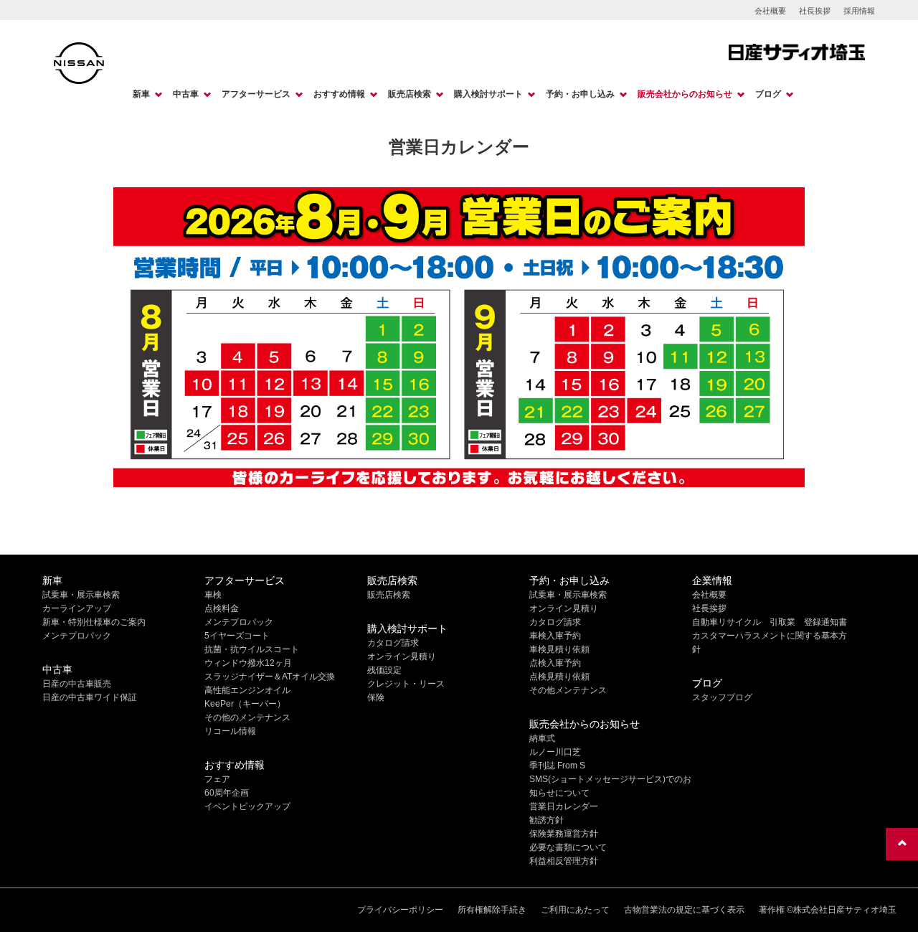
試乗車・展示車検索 (81, 595)
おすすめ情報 (339, 94)
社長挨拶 (815, 10)
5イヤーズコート (237, 636)
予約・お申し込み (580, 94)
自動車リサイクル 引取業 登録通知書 (769, 622)
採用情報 (859, 10)
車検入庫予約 (555, 636)
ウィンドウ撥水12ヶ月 (248, 663)
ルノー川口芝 (555, 752)
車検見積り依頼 (559, 649)
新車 (141, 94)
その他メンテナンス (568, 690)
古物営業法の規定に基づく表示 (684, 910)
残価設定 (384, 670)
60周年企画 (226, 793)
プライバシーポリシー (400, 910)
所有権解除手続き (492, 910)
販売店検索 (409, 94)
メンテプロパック (76, 636)
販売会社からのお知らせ (685, 94)
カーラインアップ (76, 608)
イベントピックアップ (247, 806)
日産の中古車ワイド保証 (89, 697)
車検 (213, 595)
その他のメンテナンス (247, 717)
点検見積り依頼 (559, 677)
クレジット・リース (406, 684)
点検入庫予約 (555, 663)
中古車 (186, 94)
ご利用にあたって (575, 910)
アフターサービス (256, 94)
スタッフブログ (722, 697)
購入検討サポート (488, 94)
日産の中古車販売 (76, 684)
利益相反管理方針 (563, 861)
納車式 (542, 738)
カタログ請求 (393, 643)
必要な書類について (568, 847)
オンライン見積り (401, 656)
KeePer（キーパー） (244, 704)
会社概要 (770, 10)
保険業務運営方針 (563, 834)
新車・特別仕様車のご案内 (94, 622)
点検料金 (221, 608)
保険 (375, 697)
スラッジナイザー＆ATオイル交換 (269, 677)
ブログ (768, 94)
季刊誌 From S (557, 766)
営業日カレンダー (563, 806)
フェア (217, 779)
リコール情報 (230, 731)
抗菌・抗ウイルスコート (251, 649)
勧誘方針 (546, 820)
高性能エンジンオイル (247, 690)
